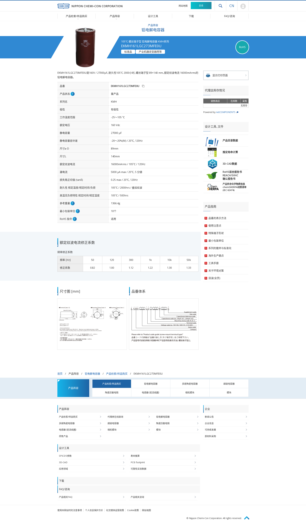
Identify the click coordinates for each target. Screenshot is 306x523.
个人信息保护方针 (94, 510)
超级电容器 (229, 383)
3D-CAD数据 (230, 163)
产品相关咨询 (137, 496)
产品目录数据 (230, 140)
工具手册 (213, 263)
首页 (59, 373)
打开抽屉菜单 (220, 6)
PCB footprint (138, 462)
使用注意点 (214, 225)
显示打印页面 (220, 75)
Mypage (242, 6)
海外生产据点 (216, 255)
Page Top (248, 517)
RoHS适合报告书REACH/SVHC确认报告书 (232, 175)
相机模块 (189, 392)
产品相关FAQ (65, 496)
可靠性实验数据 (138, 468)
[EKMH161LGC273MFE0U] (143, 86)
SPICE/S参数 (65, 455)
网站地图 (183, 5)
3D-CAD (63, 462)
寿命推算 (135, 455)
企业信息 (209, 423)
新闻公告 (209, 416)
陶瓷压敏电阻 (111, 392)
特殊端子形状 (216, 233)
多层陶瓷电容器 (190, 383)
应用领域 (63, 468)
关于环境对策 (216, 270)
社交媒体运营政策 (115, 510)
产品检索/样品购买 (116, 373)
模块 (229, 392)
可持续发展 (210, 429)
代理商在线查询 (115, 416)
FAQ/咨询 (229, 16)
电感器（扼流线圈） (151, 392)
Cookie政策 (133, 510)
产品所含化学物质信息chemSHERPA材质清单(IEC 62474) (234, 187)
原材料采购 (210, 436)
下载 (191, 16)
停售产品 (63, 436)
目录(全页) (214, 278)
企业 (201, 5)
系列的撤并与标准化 (219, 248)
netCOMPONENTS (225, 112)
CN (231, 5)
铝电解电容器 (92, 373)
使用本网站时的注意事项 (69, 510)
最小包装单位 (216, 240)
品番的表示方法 (217, 218)
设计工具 (153, 16)
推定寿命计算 (230, 152)
